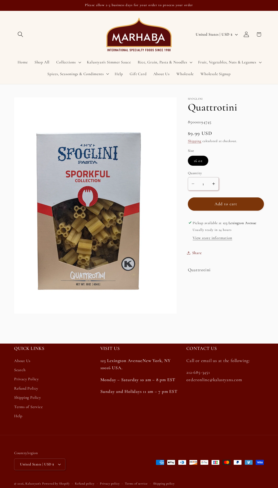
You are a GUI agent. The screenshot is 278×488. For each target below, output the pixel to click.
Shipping (194, 141)
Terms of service (136, 483)
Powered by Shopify (56, 483)
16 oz (198, 160)
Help (18, 416)
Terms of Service (28, 406)
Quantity (195, 173)
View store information (212, 237)
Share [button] (197, 252)
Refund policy (84, 483)
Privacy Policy (26, 379)
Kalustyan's (33, 483)
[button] (20, 34)
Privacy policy (110, 483)
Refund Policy (26, 388)
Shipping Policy (27, 397)
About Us (22, 361)
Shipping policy (164, 483)
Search (20, 370)
